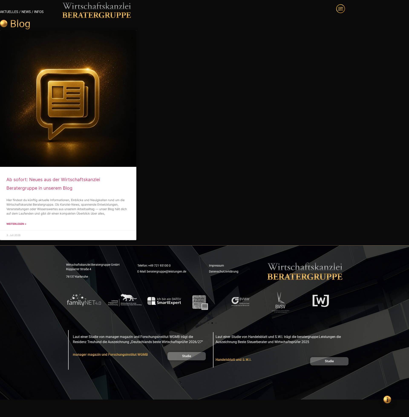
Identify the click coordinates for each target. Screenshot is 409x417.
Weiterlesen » (16, 223)
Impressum (216, 265)
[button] (193, 323)
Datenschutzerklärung (223, 271)
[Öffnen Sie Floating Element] (387, 399)
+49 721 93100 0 (159, 265)
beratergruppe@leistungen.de (166, 271)
